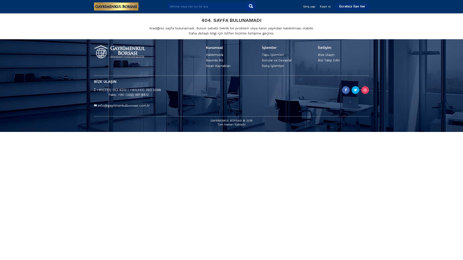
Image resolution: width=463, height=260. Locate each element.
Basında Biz (214, 60)
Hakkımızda (214, 55)
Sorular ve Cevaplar (277, 60)
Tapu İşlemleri (273, 55)
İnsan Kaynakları (218, 66)
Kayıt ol (325, 6)
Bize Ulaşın (326, 55)
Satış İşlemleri (273, 66)
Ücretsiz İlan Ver (352, 6)
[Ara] (251, 6)
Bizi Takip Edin (329, 60)
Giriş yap (309, 6)
